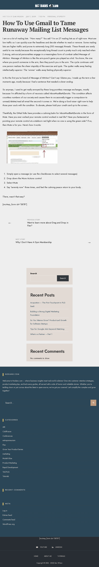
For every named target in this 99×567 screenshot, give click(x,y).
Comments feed (9, 519)
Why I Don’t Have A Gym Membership (34, 241)
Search (33, 273)
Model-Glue (7, 458)
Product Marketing (10, 463)
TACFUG (6, 472)
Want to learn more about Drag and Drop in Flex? (47, 223)
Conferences (8, 436)
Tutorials (6, 476)
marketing (6, 454)
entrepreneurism (9, 440)
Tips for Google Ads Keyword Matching (47, 329)
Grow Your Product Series (13, 449)
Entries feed (7, 515)
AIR (4, 427)
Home (36, 556)
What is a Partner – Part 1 (41, 334)
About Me (48, 556)
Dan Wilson (18, 16)
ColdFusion (7, 431)
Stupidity (61, 16)
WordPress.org (9, 524)
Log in (5, 510)
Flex (4, 445)
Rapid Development (10, 467)
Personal (52, 16)
